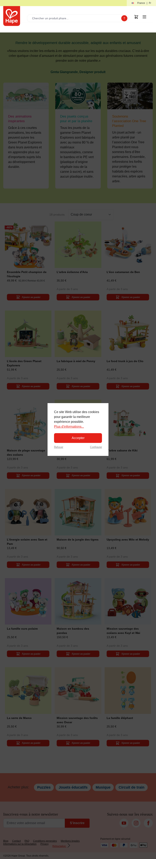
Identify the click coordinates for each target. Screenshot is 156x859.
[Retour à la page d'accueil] (11, 16)
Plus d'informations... (69, 426)
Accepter (78, 438)
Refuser (58, 447)
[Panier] (136, 17)
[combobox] (75, 18)
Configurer (96, 447)
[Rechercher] (124, 18)
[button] (141, 3)
